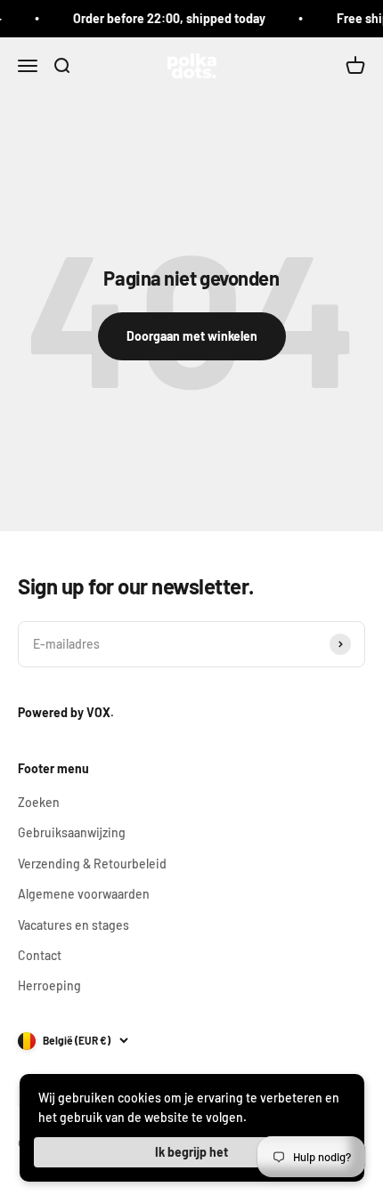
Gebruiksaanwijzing (72, 832)
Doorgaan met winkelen (191, 335)
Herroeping (49, 985)
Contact (39, 955)
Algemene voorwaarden (84, 893)
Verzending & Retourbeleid (92, 863)
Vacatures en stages (73, 925)
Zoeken (39, 802)
